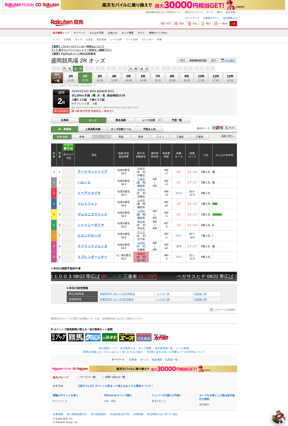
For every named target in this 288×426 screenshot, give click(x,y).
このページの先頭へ (225, 309)
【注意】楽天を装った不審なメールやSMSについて (175, 351)
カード (209, 12)
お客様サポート (211, 18)
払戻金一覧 (200, 293)
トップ (56, 39)
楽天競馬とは (230, 18)
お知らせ (112, 32)
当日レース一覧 (57, 77)
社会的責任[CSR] (120, 414)
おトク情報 (127, 32)
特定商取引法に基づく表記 (162, 414)
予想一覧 (177, 120)
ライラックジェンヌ (93, 246)
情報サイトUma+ (158, 32)
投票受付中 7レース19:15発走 (117, 299)
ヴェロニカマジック (93, 214)
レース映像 (182, 348)
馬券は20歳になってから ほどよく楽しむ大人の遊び (112, 351)
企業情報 (58, 414)
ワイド (160, 136)
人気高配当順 (93, 129)
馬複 (121, 136)
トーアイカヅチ (89, 193)
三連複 (180, 136)
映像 (159, 39)
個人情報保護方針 (77, 414)
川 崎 (133, 68)
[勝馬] (75, 337)
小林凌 (141, 179)
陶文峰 (141, 221)
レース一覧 (163, 293)
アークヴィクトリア (93, 171)
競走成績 (101, 39)
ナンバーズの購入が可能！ (167, 395)
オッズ (78, 39)
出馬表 (67, 39)
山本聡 (141, 242)
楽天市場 (230, 12)
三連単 (199, 136)
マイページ (79, 32)
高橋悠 (141, 168)
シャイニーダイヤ (91, 225)
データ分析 (132, 39)
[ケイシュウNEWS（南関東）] (93, 337)
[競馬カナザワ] (161, 337)
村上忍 (141, 232)
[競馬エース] (127, 337)
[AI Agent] (279, 417)
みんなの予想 (97, 32)
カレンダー (147, 39)
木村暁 (141, 189)
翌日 (213, 60)
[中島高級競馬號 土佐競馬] (144, 337)
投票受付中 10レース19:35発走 (117, 293)
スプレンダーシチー (93, 257)
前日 (182, 60)
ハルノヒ (84, 182)
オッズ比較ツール (121, 129)
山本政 (141, 200)
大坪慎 (141, 211)
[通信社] (110, 337)
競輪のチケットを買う (65, 395)
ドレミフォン (88, 203)
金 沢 (144, 68)
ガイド (141, 32)
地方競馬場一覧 (164, 348)
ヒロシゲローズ (89, 235)
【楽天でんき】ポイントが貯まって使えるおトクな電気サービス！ (115, 385)
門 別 (67, 68)
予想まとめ (149, 129)
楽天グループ (192, 12)
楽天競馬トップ (61, 32)
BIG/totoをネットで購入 (118, 395)
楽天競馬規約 (98, 414)
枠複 (81, 136)
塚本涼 (141, 253)
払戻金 (89, 39)
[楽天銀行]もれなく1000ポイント (163, 12)
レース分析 (116, 39)
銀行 (219, 12)
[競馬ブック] (58, 337)
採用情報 (138, 414)
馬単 (140, 136)
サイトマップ (192, 18)
